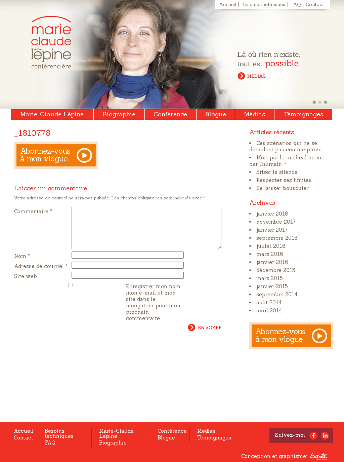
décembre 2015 (275, 270)
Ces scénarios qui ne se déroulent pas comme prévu (285, 146)
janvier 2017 (272, 230)
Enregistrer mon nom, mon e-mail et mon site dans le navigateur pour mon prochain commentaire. (153, 302)
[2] (320, 102)
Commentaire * (33, 211)
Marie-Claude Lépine (51, 42)
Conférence (170, 114)
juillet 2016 (271, 246)
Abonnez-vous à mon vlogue (45, 154)
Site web (25, 276)
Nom (22, 256)
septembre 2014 (277, 294)
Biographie (119, 114)
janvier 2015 (272, 286)
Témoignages (303, 114)
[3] (326, 102)
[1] (314, 102)
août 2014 (269, 302)
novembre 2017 (276, 222)
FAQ (295, 4)
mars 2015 (269, 278)
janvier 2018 (272, 213)
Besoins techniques (263, 4)
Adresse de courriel (41, 266)
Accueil (227, 4)
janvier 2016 (272, 262)
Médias (254, 114)
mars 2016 (269, 254)
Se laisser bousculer (282, 188)
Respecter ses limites (283, 180)
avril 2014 (269, 310)
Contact (315, 4)
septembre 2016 (277, 238)
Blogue (215, 114)
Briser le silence (277, 172)
